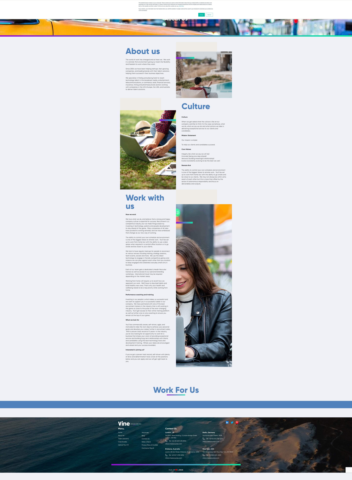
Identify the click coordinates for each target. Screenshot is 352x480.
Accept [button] (201, 14)
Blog (143, 436)
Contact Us (145, 439)
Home (120, 432)
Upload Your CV (123, 445)
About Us (121, 435)
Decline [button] (209, 14)
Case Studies (122, 442)
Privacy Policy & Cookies (150, 445)
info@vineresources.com (173, 444)
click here (181, 6)
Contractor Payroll (148, 448)
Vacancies (145, 432)
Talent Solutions (123, 439)
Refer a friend (146, 442)
